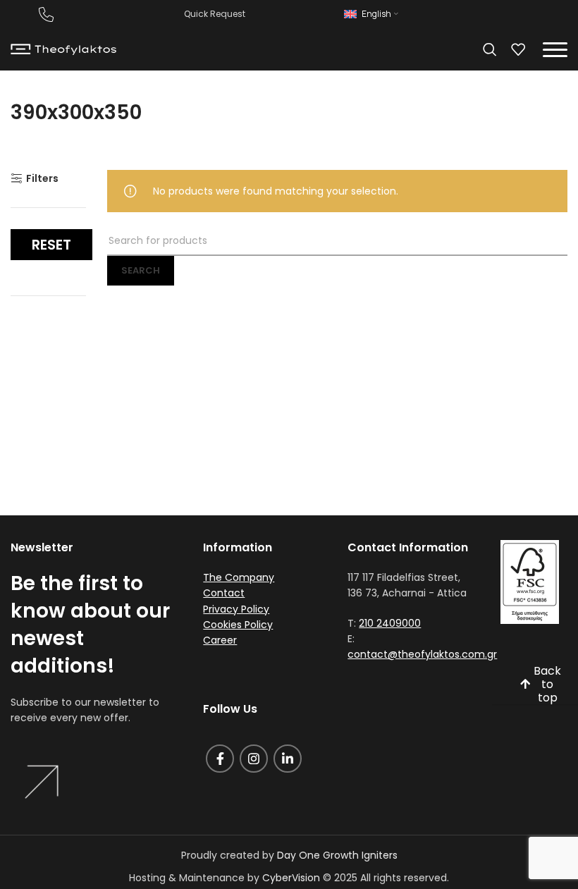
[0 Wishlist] (518, 49)
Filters (42, 179)
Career (220, 640)
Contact (224, 593)
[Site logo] (63, 49)
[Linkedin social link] (287, 758)
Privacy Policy (236, 609)
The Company (238, 577)
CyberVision (291, 878)
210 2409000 (390, 623)
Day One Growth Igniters (337, 855)
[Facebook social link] (220, 758)
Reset (51, 245)
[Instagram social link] (254, 758)
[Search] (490, 49)
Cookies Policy (238, 625)
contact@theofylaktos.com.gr (422, 654)
